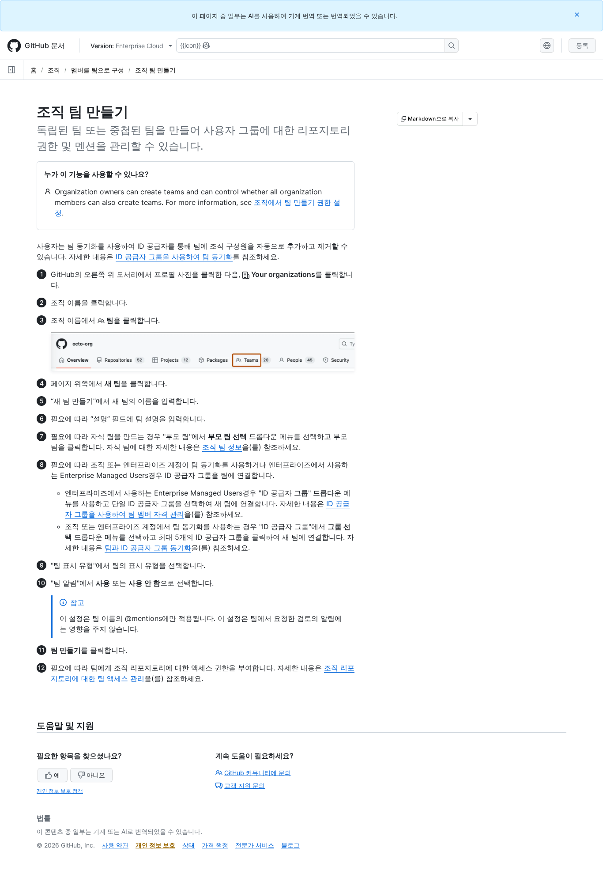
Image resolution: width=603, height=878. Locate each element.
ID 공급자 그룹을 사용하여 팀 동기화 (174, 256)
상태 (188, 845)
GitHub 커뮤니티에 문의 (257, 772)
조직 (54, 70)
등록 (582, 45)
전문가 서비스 (254, 845)
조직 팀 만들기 (155, 70)
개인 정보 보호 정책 (60, 790)
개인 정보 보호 (155, 845)
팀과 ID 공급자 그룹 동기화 (148, 547)
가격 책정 (215, 845)
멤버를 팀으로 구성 (97, 70)
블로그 (290, 845)
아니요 (96, 775)
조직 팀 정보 (222, 447)
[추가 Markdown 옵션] (470, 119)
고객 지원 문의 (244, 785)
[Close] (578, 14)
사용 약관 (115, 845)
